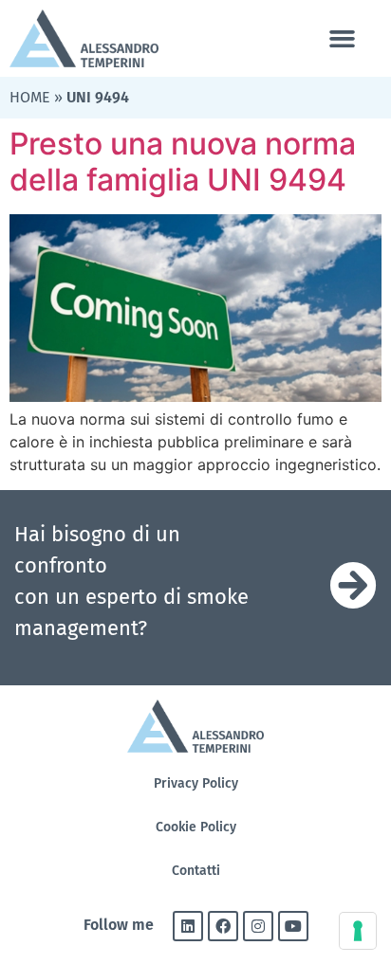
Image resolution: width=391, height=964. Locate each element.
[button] (342, 39)
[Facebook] (223, 926)
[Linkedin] (188, 926)
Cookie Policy (196, 827)
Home (29, 97)
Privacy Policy (196, 783)
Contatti (196, 871)
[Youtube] (293, 926)
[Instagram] (258, 926)
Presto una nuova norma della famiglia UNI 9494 (182, 161)
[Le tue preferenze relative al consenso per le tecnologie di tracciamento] (358, 931)
